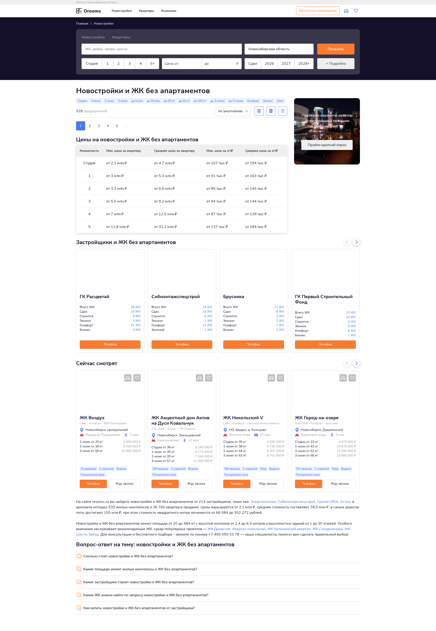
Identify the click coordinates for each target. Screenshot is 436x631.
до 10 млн (153, 101)
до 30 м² (169, 101)
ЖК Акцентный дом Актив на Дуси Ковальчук (180, 420)
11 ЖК (279, 307)
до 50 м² (184, 101)
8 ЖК (208, 316)
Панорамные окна (92, 474)
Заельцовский (190, 435)
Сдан (252, 63)
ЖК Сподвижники (327, 528)
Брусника (233, 296)
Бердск (241, 430)
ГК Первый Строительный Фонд (324, 299)
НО (231, 430)
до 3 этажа (218, 101)
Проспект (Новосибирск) (263, 423)
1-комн (95, 101)
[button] (81, 391)
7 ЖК (280, 325)
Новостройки (122, 11)
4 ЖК (137, 330)
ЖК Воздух (92, 418)
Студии (82, 101)
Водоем (121, 469)
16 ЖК (207, 311)
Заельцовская (168, 440)
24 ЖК (207, 307)
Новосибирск (96, 430)
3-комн (122, 101)
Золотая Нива (239, 435)
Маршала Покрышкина (103, 435)
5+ (152, 63)
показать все (108, 79)
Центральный (117, 430)
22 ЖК (207, 325)
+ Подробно (336, 63)
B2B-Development (115, 423)
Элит (280, 101)
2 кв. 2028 (157, 429)
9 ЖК (137, 316)
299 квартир (232, 469)
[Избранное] (356, 10)
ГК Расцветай (94, 296)
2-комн (109, 101)
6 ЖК (352, 326)
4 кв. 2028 (301, 423)
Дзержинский (332, 430)
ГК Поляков (187, 429)
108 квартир (160, 469)
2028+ (304, 63)
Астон (345, 501)
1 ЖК (208, 321)
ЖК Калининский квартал (289, 528)
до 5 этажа (236, 101)
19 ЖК (136, 311)
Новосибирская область (102, 2)
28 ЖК (136, 307)
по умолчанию (230, 111)
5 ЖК (352, 321)
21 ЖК (136, 325)
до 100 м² (200, 101)
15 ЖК (351, 312)
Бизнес (268, 101)
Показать (336, 49)
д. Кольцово (257, 430)
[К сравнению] (346, 10)
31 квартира (89, 469)
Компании (168, 11)
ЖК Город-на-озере (317, 418)
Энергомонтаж (263, 501)
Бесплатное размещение (318, 10)
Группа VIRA (327, 501)
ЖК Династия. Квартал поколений (236, 528)
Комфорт (253, 101)
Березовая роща (313, 435)
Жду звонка (125, 483)
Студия (92, 63)
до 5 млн (137, 101)
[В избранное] (137, 378)
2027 (286, 63)
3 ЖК (137, 321)
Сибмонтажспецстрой (175, 296)
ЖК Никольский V (243, 418)
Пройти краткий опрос (327, 144)
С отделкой (106, 469)
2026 (269, 63)
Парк (263, 469)
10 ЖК (351, 317)
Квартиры (146, 11)
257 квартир (304, 469)
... (125, 125)
